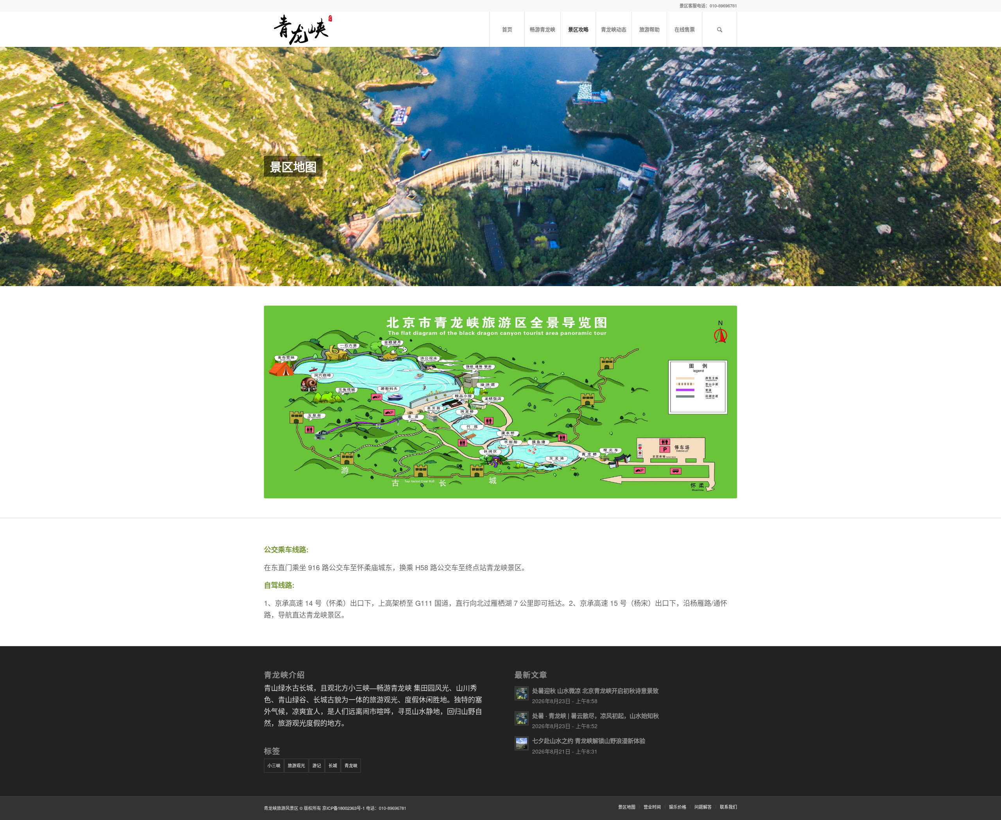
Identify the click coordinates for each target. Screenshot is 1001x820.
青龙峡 (350, 765)
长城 (332, 765)
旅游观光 (296, 765)
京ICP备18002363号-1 (343, 808)
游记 (316, 765)
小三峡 (273, 765)
